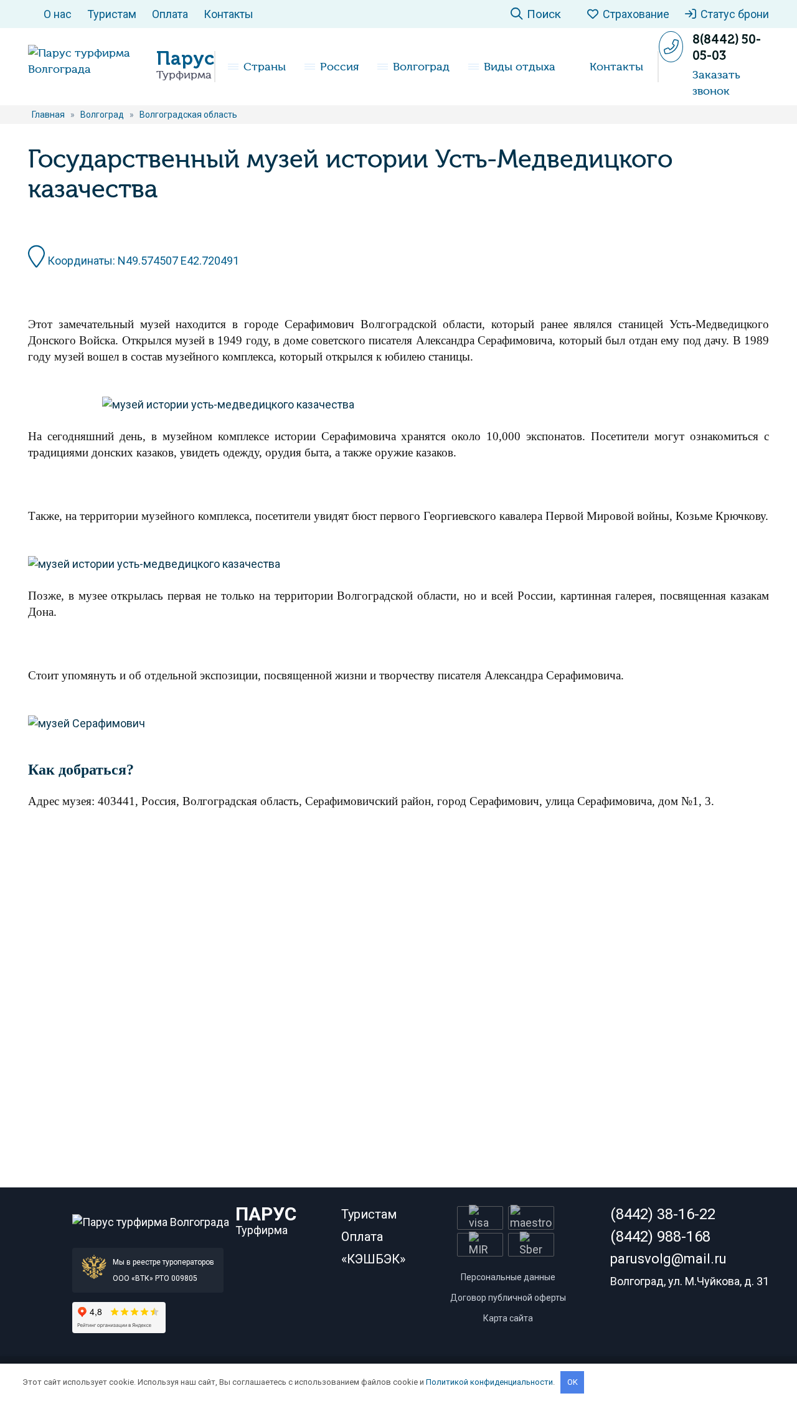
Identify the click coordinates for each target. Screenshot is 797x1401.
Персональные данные (508, 1277)
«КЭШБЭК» (373, 1259)
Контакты (228, 14)
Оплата (170, 14)
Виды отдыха (519, 66)
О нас (58, 14)
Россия (339, 66)
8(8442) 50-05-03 (726, 47)
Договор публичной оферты (508, 1298)
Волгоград (421, 66)
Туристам (111, 14)
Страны (264, 66)
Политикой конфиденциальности (489, 1382)
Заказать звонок (716, 83)
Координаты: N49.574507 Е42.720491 (142, 260)
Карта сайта (508, 1318)
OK (572, 1382)
